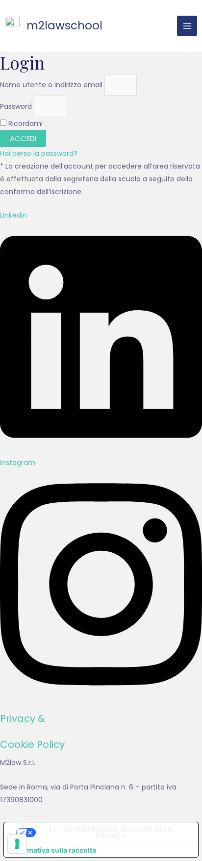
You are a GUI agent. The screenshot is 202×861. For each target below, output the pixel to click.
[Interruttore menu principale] (187, 26)
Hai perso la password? (38, 153)
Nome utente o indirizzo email (51, 84)
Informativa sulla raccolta (53, 850)
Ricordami (24, 123)
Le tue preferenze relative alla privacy (111, 832)
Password (16, 106)
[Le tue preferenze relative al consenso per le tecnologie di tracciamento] (17, 844)
